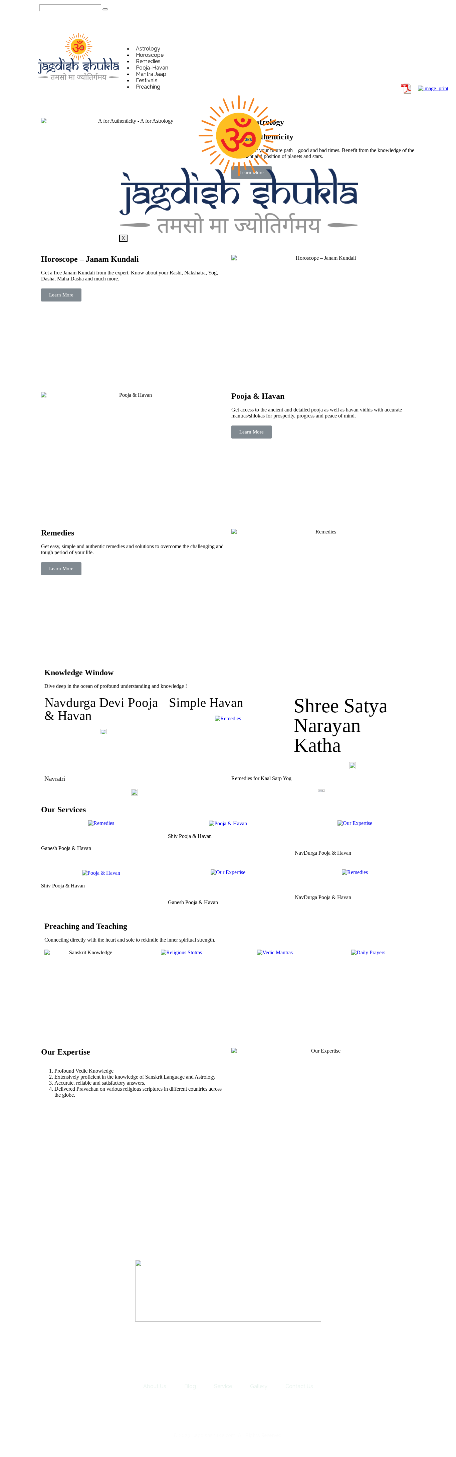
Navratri (54, 778)
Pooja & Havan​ (257, 396)
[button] (387, 56)
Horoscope (150, 55)
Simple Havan (206, 702)
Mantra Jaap (151, 74)
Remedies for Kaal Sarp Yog (261, 778)
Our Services (63, 809)
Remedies (148, 61)
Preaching (148, 87)
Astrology (148, 48)
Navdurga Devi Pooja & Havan (101, 709)
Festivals (147, 80)
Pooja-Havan (152, 68)
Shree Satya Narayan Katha (341, 725)
